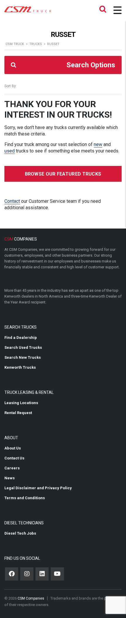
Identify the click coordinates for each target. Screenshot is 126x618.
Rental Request (18, 413)
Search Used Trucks (23, 347)
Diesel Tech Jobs (20, 533)
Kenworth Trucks (20, 367)
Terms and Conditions (24, 498)
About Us (12, 448)
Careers (12, 468)
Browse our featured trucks (63, 174)
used (9, 151)
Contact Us (14, 458)
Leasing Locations (21, 403)
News (9, 478)
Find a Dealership (20, 337)
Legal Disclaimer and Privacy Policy (38, 488)
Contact (12, 201)
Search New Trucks (22, 357)
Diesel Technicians (24, 523)
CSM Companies (31, 598)
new (98, 144)
